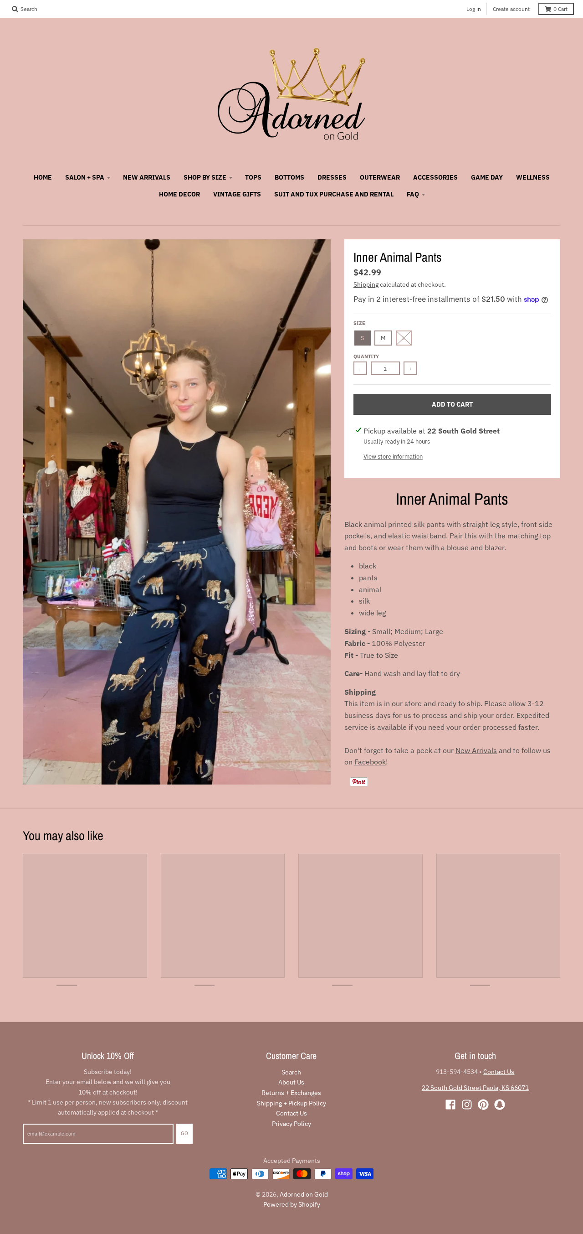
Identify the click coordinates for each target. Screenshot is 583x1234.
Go (184, 1133)
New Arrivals (476, 750)
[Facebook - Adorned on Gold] (450, 1104)
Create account (511, 8)
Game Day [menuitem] (487, 177)
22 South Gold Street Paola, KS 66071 (475, 1088)
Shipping (365, 284)
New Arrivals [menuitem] (146, 177)
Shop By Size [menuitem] (205, 177)
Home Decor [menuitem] (179, 194)
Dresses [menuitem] (332, 177)
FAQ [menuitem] (413, 194)
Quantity (366, 356)
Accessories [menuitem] (435, 177)
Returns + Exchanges (291, 1093)
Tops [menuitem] (253, 177)
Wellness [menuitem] (533, 177)
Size (359, 323)
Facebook (370, 761)
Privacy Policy (291, 1124)
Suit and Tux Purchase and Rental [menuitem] (334, 194)
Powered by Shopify (291, 1204)
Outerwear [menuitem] (380, 177)
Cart (560, 8)
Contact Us (291, 1113)
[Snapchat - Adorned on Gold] (499, 1104)
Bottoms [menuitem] (289, 177)
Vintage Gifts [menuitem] (237, 194)
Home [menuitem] (43, 177)
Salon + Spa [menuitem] (84, 177)
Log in (473, 8)
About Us (291, 1082)
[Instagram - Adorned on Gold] (466, 1104)
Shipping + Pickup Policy (291, 1103)
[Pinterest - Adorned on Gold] (483, 1104)
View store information (393, 456)
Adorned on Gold (304, 1194)
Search (291, 1072)
